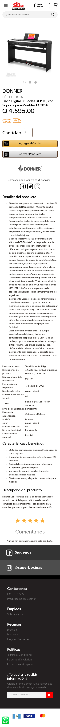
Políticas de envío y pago (20, 664)
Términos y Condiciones (19, 655)
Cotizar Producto (30, 154)
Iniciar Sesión (40, 6)
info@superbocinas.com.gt (21, 599)
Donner (12, 91)
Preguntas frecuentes (18, 639)
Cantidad (11, 133)
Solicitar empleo (15, 614)
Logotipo (12, 630)
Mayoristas (12, 634)
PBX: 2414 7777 (15, 594)
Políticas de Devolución (19, 660)
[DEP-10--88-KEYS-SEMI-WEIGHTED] (30, 51)
